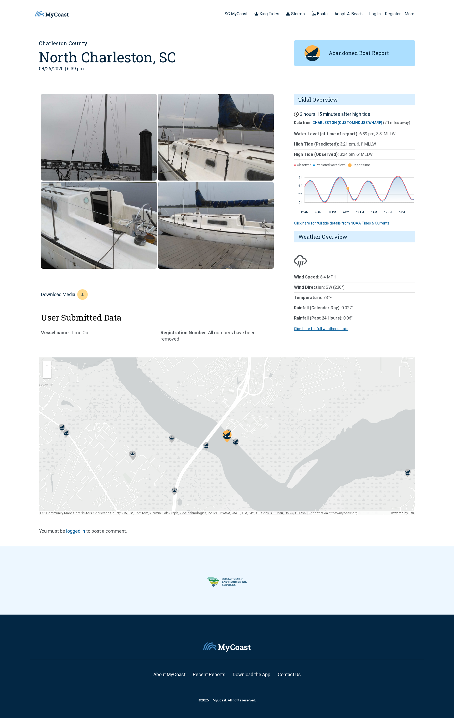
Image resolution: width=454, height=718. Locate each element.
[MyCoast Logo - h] (52, 14)
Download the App (251, 674)
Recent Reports (209, 674)
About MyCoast (169, 674)
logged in (75, 531)
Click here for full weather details (321, 329)
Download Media (58, 294)
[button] (249, 14)
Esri (411, 513)
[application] (227, 436)
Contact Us (289, 674)
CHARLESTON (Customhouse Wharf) (347, 123)
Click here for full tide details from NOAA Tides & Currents (341, 223)
